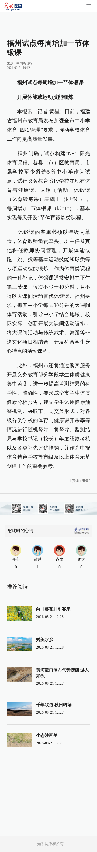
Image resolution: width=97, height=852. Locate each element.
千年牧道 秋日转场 (54, 704)
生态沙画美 (47, 735)
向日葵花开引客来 (53, 609)
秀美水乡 (44, 639)
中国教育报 (24, 63)
